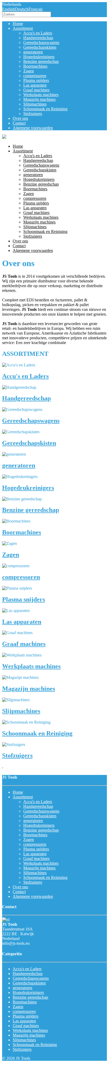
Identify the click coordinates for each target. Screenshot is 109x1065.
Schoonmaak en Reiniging (45, 109)
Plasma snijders (36, 80)
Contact (19, 123)
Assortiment (23, 28)
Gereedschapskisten (39, 47)
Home (18, 23)
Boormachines (35, 66)
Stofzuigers (32, 113)
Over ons (20, 118)
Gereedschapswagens (41, 42)
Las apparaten (35, 85)
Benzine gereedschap (41, 61)
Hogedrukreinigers (38, 56)
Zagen (28, 71)
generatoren (33, 52)
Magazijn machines (39, 99)
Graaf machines (36, 90)
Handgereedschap (38, 38)
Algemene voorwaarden (33, 128)
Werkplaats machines (40, 94)
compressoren (34, 75)
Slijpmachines (35, 104)
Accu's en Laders (37, 33)
